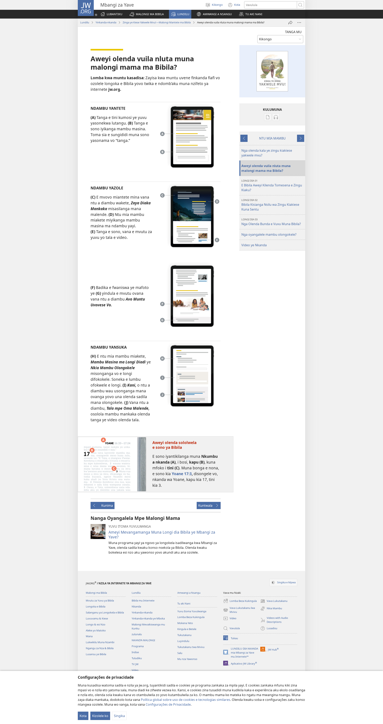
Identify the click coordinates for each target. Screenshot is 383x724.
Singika (119, 716)
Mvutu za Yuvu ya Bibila (100, 600)
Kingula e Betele (186, 629)
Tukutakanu (184, 635)
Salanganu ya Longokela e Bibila (105, 612)
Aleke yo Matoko (96, 630)
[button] (146, 14)
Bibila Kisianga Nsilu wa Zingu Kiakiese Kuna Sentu (270, 205)
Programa (138, 646)
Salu (179, 653)
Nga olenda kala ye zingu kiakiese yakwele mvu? (266, 152)
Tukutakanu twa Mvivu (190, 647)
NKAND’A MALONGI (143, 640)
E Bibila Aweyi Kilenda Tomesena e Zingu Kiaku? (271, 185)
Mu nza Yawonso (187, 659)
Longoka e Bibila (95, 606)
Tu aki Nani (183, 603)
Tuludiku (137, 658)
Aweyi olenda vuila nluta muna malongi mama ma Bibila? (266, 168)
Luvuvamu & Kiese (97, 618)
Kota (83, 716)
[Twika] (290, 23)
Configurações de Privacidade (168, 704)
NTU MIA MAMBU (272, 138)
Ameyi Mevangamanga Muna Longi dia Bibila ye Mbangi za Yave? (162, 534)
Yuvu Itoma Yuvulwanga (191, 611)
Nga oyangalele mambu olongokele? (268, 234)
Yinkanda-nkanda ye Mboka (148, 618)
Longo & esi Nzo (95, 624)
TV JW (135, 664)
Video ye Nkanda (254, 245)
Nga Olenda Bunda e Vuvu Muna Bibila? (271, 222)
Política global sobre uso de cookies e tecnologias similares (185, 699)
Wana (89, 636)
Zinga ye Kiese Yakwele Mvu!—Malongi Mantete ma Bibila (157, 22)
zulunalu (137, 634)
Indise (135, 652)
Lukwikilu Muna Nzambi (100, 642)
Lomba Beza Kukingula (190, 617)
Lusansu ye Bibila (96, 654)
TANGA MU (293, 32)
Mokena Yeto (185, 623)
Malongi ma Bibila (96, 592)
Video (135, 670)
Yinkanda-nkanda (106, 22)
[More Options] (299, 23)
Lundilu (84, 22)
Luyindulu (183, 641)
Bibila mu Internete (143, 600)
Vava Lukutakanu (273, 601)
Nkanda (136, 606)
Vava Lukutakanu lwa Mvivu (239, 610)
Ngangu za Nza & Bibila (100, 648)
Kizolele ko (100, 716)
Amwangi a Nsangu (188, 592)
